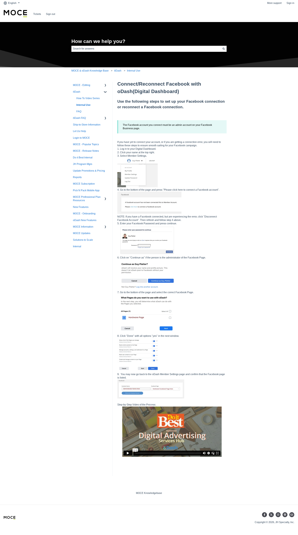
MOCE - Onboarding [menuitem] (84, 213)
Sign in (290, 3)
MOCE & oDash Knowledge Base (90, 70)
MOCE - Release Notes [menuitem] (86, 151)
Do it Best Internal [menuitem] (83, 157)
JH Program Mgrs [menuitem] (82, 164)
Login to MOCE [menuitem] (81, 138)
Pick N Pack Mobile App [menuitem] (86, 190)
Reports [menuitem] (77, 177)
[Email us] (291, 514)
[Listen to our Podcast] (284, 514)
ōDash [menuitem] (76, 91)
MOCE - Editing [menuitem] (81, 85)
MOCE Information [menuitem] (83, 226)
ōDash (117, 70)
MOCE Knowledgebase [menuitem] (149, 493)
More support (274, 3)
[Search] (224, 49)
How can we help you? (98, 41)
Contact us (285, 14)
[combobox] (146, 49)
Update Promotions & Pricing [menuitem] (89, 170)
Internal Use (133, 70)
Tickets (37, 14)
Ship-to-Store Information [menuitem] (86, 124)
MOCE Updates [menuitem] (81, 233)
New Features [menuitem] (80, 207)
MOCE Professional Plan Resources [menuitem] (87, 199)
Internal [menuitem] (77, 246)
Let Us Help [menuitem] (79, 131)
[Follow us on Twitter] (271, 514)
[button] (105, 85)
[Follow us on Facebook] (264, 514)
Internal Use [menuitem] (83, 105)
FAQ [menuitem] (78, 111)
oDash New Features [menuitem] (84, 220)
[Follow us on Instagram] (278, 514)
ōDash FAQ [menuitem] (79, 118)
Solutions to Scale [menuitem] (83, 240)
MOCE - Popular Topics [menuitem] (86, 144)
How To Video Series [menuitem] (88, 98)
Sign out (50, 14)
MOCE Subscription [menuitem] (84, 183)
